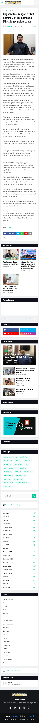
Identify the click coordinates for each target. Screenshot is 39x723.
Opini (18, 471)
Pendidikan (8, 475)
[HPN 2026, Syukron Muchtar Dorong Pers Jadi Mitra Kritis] (10, 279)
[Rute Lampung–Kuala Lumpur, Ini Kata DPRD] (10, 254)
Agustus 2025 (19, 534)
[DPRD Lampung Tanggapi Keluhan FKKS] (9, 392)
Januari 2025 (19, 555)
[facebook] (10, 708)
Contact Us (21, 719)
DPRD (11, 10)
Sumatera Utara (21, 482)
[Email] (30, 233)
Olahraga (8, 471)
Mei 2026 (19, 516)
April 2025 (19, 548)
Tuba (7, 486)
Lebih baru (5, 319)
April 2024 (19, 583)
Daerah (23, 457)
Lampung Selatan (20, 464)
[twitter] (15, 708)
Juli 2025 (19, 538)
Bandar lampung (10, 457)
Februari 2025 (19, 552)
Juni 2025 (19, 541)
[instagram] (24, 708)
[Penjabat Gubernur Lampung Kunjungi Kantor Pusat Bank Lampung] (9, 371)
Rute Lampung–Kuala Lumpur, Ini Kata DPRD (10, 263)
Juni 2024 (19, 576)
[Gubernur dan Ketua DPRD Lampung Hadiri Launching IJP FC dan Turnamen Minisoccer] (28, 254)
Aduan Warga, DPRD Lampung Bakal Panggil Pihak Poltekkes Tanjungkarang (18, 357)
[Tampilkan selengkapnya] (4, 237)
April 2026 (19, 520)
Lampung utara (9, 468)
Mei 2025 (19, 545)
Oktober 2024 (19, 566)
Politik (7, 479)
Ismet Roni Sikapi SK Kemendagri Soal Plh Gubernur (23, 381)
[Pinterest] (26, 233)
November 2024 (19, 562)
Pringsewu (18, 479)
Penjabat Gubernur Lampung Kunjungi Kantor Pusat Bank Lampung (25, 370)
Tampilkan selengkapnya (14, 684)
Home (6, 719)
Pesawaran (20, 475)
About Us (13, 719)
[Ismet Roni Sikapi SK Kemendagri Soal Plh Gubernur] (9, 381)
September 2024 (19, 569)
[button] (2, 2)
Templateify (15, 716)
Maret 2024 (19, 587)
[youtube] (19, 708)
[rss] (28, 708)
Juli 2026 (19, 513)
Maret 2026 (19, 523)
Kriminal (27, 460)
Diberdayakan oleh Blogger (13, 505)
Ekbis (18, 460)
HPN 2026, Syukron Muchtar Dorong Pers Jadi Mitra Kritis (10, 288)
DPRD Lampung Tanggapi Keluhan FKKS (24, 390)
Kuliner (7, 464)
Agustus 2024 (19, 573)
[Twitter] (18, 233)
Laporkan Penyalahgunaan (12, 671)
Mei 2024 (19, 580)
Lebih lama (33, 319)
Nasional (22, 468)
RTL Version (30, 719)
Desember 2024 (19, 559)
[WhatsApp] (22, 233)
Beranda (5, 10)
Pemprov (28, 471)
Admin (10, 682)
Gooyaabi (31, 716)
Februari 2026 (19, 527)
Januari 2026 (19, 531)
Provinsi (8, 482)
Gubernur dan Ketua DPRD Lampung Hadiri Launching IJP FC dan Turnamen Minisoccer (27, 265)
